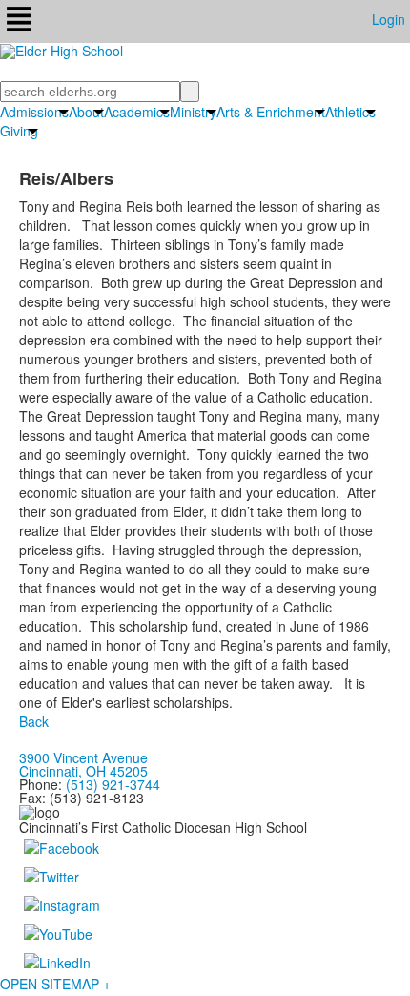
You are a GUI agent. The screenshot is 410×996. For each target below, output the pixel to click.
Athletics (350, 111)
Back (34, 721)
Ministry (193, 111)
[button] (19, 21)
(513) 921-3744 (113, 784)
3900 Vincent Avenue (83, 757)
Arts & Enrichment (270, 111)
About (86, 111)
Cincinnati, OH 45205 (83, 770)
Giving (19, 130)
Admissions (34, 111)
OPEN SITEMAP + (55, 983)
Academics (137, 111)
